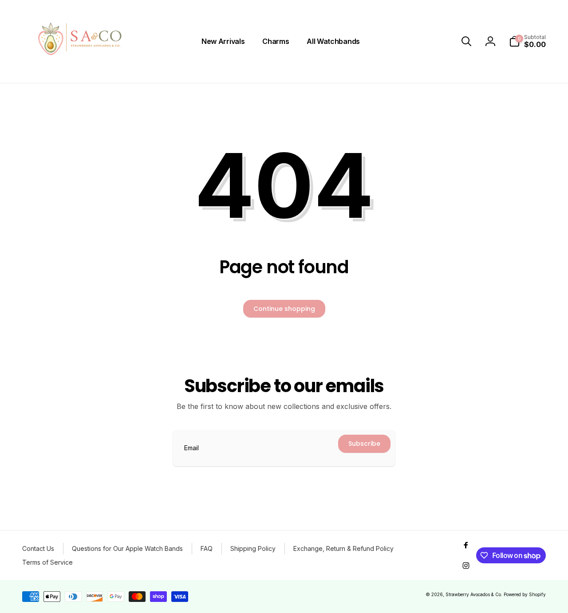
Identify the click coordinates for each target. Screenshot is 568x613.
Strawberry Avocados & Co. (474, 594)
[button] (466, 41)
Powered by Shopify (525, 594)
